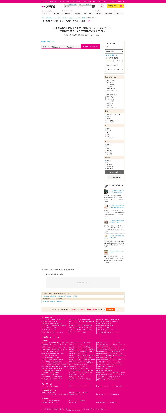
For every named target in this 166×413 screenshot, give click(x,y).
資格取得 (98, 13)
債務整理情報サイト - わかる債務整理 (50, 372)
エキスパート (110, 138)
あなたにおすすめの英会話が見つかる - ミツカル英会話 (82, 355)
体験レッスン (87, 13)
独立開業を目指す (112, 95)
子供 (108, 148)
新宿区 (71, 4)
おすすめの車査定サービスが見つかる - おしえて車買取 (54, 364)
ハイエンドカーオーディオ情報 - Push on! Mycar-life (54, 325)
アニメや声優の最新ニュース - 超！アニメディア (80, 327)
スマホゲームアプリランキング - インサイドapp (108, 361)
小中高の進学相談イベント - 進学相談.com (107, 402)
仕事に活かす (110, 97)
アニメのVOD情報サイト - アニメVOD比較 (51, 370)
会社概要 (44, 409)
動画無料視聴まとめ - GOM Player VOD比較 (79, 361)
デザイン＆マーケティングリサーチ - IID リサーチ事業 (109, 386)
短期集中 (109, 164)
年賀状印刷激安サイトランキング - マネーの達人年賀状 (82, 349)
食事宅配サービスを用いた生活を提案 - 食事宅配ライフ (82, 359)
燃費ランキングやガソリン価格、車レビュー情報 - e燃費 (55, 342)
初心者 (109, 130)
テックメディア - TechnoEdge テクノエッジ (107, 329)
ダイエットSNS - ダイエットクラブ (50, 351)
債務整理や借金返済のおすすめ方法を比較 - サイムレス (110, 353)
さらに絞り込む (114, 177)
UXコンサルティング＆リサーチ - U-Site (78, 368)
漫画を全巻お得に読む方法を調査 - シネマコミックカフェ (110, 374)
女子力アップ (110, 82)
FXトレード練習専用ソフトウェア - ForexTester (80, 364)
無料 (108, 118)
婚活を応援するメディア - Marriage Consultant (52, 368)
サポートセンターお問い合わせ (81, 409)
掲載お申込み (87, 1)
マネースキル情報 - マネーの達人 (104, 323)
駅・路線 (56, 13)
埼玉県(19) (45, 301)
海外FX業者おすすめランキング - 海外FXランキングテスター (111, 355)
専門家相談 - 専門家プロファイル (49, 402)
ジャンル (46, 13)
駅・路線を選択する (111, 55)
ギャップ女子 (110, 101)
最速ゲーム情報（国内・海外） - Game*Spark (52, 333)
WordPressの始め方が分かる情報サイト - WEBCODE (109, 346)
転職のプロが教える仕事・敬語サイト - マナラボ (53, 353)
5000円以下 (110, 122)
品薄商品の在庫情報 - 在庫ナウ (76, 394)
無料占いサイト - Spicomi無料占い (105, 370)
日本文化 (109, 105)
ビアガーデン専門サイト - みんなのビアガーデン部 (53, 348)
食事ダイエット (111, 107)
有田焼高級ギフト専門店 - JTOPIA (105, 357)
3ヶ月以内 (110, 168)
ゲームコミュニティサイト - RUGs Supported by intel (81, 321)
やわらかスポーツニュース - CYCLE (77, 333)
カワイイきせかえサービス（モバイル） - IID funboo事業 (55, 394)
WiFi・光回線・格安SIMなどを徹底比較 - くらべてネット (55, 366)
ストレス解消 (110, 84)
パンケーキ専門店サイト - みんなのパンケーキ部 (80, 372)
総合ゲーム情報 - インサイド (48, 331)
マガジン (119, 13)
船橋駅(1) (69, 296)
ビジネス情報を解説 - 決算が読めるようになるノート (109, 333)
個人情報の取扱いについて (67, 409)
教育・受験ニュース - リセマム (49, 327)
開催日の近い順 (50, 41)
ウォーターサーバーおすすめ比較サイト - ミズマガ (109, 348)
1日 (108, 162)
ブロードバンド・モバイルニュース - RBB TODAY (53, 319)
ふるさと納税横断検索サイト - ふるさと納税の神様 (81, 370)
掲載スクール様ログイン (118, 1)
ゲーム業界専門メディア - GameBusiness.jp (79, 319)
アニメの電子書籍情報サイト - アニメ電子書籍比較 (81, 363)
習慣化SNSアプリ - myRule (48, 346)
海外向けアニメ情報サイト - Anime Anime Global (80, 325)
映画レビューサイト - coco (75, 344)
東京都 (68, 4)
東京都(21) (52, 301)
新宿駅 (75, 4)
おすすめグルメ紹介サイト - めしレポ (50, 357)
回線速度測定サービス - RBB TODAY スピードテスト (54, 344)
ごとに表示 (51, 47)
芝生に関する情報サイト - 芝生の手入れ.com (79, 342)
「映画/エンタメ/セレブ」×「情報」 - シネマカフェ (81, 329)
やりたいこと (108, 13)
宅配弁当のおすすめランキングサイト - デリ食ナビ (81, 357)
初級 (108, 132)
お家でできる (110, 80)
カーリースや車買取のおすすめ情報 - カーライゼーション (55, 363)
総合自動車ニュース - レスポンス (49, 321)
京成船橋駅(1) (53, 296)
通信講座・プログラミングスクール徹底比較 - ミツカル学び (111, 372)
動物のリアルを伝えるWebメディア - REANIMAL (80, 331)
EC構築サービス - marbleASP (48, 392)
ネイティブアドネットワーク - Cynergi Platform (108, 394)
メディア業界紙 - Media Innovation (105, 325)
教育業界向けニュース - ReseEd (49, 329)
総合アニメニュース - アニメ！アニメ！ (78, 323)
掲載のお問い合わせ (97, 1)
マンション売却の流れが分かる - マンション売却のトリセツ (111, 359)
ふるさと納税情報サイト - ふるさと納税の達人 (80, 346)
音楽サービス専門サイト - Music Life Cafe (107, 380)
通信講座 (77, 13)
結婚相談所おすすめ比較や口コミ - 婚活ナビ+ (79, 378)
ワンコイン (110, 120)
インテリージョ (111, 99)
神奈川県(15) (60, 301)
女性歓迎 (109, 154)
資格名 (118, 61)
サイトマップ (107, 1)
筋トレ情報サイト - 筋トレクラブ (49, 355)
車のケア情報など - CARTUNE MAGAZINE (51, 361)
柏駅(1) (75, 296)
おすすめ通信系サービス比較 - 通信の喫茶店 (107, 378)
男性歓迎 (109, 152)
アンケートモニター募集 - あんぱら (50, 386)
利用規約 (49, 409)
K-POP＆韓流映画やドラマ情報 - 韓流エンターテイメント (55, 349)
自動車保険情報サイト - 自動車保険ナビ (106, 366)
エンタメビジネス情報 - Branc (104, 331)
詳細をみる (110, 309)
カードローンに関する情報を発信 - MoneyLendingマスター (111, 364)
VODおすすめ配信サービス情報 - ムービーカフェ (108, 376)
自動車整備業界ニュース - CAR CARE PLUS (52, 323)
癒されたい (110, 103)
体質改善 (109, 86)
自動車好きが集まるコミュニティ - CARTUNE (80, 380)
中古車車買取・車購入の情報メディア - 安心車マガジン (82, 351)
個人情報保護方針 (56, 409)
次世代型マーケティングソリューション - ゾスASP (109, 342)
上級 (108, 136)
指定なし (109, 116)
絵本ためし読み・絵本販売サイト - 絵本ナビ (52, 378)
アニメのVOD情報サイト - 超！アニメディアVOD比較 (109, 363)
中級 (108, 134)
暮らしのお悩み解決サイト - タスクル (78, 353)
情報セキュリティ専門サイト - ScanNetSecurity (108, 319)
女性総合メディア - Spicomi (103, 368)
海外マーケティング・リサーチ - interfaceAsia (80, 386)
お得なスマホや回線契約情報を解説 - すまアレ (52, 359)
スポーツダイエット (112, 90)
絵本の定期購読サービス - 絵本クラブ (78, 374)
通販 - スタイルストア (74, 402)
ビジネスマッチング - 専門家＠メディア (51, 400)
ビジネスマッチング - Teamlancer (77, 400)
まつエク (83, 4)
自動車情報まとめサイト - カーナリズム (51, 380)
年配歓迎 (109, 150)
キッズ (109, 92)
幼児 (108, 146)
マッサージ (88, 4)
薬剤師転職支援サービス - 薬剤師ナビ (78, 366)
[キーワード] (85, 6)
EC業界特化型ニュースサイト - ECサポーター (107, 321)
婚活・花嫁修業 (111, 88)
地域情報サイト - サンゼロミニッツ (50, 374)
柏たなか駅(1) (61, 296)
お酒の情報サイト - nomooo (103, 327)
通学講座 (67, 13)
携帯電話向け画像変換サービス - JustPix (78, 392)
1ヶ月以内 (110, 166)
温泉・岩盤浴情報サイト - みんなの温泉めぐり (52, 376)
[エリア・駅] (70, 6)
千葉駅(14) (45, 296)
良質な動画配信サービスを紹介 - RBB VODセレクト (109, 351)
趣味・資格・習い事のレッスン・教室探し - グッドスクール (111, 344)
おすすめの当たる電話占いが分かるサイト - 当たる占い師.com (111, 349)
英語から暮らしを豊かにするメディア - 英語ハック (81, 348)
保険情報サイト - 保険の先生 (76, 376)
